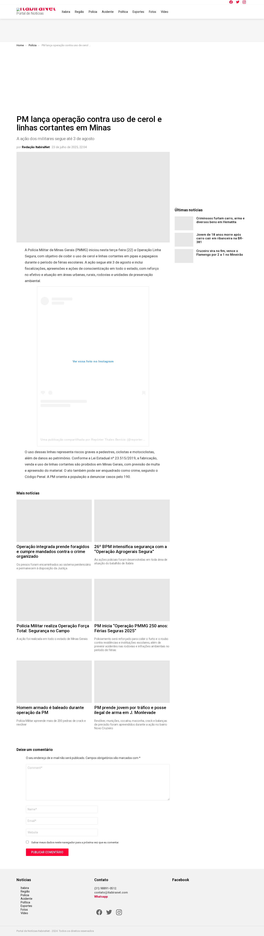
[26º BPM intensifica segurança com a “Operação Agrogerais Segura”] (132, 521)
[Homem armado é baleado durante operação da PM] (54, 682)
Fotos (152, 11)
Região (79, 11)
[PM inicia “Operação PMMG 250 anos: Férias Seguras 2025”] (132, 600)
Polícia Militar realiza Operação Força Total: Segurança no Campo (52, 628)
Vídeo (164, 11)
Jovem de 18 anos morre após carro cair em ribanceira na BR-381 (219, 238)
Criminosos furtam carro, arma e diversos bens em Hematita (220, 220)
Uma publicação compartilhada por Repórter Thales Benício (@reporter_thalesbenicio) (102, 439)
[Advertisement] (132, 78)
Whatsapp (101, 896)
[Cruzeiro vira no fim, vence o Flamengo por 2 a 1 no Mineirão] (184, 256)
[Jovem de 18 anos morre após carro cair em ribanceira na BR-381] (184, 240)
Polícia (93, 11)
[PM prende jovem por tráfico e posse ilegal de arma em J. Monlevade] (132, 682)
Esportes (138, 11)
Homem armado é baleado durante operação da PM (50, 710)
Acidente (108, 11)
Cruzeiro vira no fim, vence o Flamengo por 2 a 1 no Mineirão (219, 252)
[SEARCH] (245, 12)
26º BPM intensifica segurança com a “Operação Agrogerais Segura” (130, 549)
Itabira (66, 11)
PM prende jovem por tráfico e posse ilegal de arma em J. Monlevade (130, 710)
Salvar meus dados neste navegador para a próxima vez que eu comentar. (75, 842)
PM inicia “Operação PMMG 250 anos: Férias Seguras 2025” (131, 628)
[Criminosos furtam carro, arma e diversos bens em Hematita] (184, 223)
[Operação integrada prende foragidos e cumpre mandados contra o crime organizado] (54, 521)
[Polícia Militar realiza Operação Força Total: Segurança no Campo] (54, 600)
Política (123, 11)
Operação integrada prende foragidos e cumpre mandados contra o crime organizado (52, 551)
